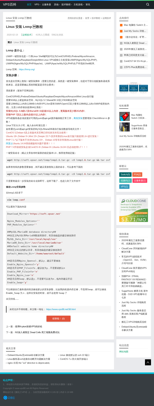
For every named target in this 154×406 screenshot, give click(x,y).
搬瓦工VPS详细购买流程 (134, 322)
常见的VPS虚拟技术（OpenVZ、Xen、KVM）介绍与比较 (135, 259)
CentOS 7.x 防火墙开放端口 (74, 359)
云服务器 (46, 4)
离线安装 (78, 118)
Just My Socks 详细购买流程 (138, 31)
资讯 (88, 4)
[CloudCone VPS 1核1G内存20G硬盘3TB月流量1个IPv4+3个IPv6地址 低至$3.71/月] (133, 210)
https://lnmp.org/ (27, 69)
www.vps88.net (22, 388)
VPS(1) (124, 186)
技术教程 (66, 4)
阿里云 (9, 143)
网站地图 (123, 351)
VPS (36, 4)
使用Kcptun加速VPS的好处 (28, 326)
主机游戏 (78, 4)
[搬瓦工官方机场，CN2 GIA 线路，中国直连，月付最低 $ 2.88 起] (133, 87)
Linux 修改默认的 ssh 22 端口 (74, 355)
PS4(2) (137, 174)
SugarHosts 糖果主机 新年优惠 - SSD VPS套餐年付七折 (135, 294)
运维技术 (107, 18)
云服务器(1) (140, 180)
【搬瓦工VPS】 (21, 392)
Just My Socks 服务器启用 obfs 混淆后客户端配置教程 (134, 313)
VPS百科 (9, 4)
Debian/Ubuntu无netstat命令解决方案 (26, 355)
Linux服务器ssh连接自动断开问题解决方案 (29, 359)
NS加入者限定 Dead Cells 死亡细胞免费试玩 (37, 332)
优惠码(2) (125, 180)
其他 (56, 4)
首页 (29, 4)
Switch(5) (125, 174)
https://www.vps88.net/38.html (61, 309)
